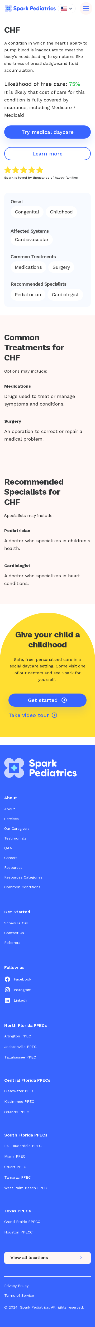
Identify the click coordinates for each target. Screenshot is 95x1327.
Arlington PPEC (17, 1036)
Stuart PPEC (15, 1167)
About (9, 809)
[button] (66, 8)
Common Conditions (22, 887)
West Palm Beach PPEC (25, 1188)
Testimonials (15, 838)
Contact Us (14, 933)
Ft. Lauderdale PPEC (22, 1146)
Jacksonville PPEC (20, 1047)
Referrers (12, 942)
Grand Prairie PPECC (22, 1221)
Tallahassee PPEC (20, 1057)
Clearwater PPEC (19, 1091)
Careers (10, 858)
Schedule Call (16, 923)
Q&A (8, 848)
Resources (13, 867)
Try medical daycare (47, 132)
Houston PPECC (18, 1232)
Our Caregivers (17, 828)
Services (11, 819)
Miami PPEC (14, 1156)
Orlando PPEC (16, 1112)
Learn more (47, 153)
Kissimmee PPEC (19, 1101)
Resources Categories (23, 877)
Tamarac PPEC (17, 1177)
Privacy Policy (16, 1286)
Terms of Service (19, 1295)
